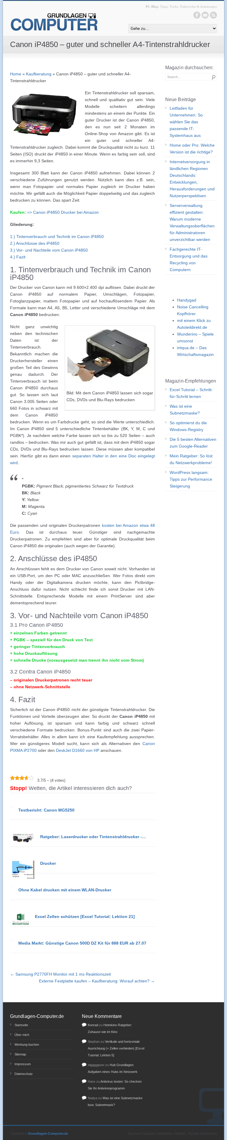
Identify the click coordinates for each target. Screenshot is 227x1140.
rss (213, 15)
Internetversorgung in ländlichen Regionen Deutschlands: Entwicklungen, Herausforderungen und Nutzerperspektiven (192, 178)
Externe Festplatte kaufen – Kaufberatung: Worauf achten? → (97, 981)
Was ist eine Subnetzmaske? (185, 409)
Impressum (22, 1064)
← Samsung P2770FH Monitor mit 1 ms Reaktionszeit (60, 974)
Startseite (21, 1025)
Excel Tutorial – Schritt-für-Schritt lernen (191, 393)
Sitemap (20, 1054)
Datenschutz (23, 1074)
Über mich (21, 1035)
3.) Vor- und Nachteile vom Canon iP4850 (49, 250)
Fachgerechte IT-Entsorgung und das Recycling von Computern (188, 259)
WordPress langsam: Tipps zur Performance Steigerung (191, 479)
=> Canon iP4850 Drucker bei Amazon (63, 212)
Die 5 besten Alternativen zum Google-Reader (193, 442)
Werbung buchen (26, 1044)
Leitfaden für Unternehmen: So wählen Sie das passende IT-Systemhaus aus (186, 122)
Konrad (93, 1025)
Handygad (186, 300)
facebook (196, 15)
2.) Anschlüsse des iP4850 (34, 243)
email (205, 15)
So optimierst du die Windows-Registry (188, 426)
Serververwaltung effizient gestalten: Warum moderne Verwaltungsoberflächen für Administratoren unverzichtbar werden (192, 222)
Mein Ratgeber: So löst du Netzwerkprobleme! (191, 459)
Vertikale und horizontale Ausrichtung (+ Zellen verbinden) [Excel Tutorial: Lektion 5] (116, 1048)
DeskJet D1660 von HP (77, 750)
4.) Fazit (17, 257)
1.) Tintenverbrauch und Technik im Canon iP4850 (57, 236)
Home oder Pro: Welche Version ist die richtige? (192, 148)
